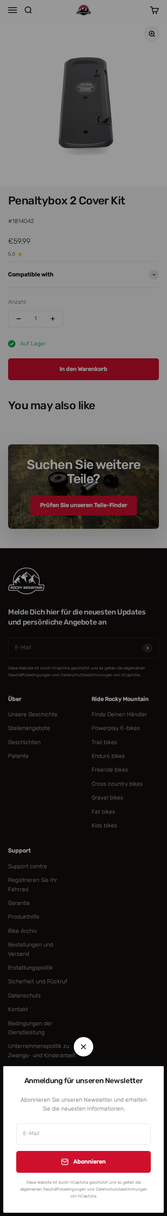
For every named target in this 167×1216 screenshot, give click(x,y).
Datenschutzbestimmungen (121, 1189)
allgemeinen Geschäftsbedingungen (53, 1189)
